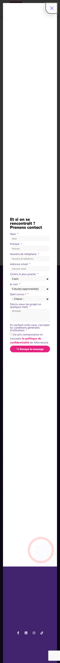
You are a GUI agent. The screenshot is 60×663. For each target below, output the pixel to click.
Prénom (15, 244)
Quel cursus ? (18, 294)
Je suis (14, 284)
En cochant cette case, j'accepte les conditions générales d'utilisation (30, 328)
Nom (13, 234)
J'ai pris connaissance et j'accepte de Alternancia (29, 338)
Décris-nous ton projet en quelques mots (25, 306)
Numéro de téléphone (23, 254)
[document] (30, 331)
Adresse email (19, 264)
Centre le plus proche (23, 274)
